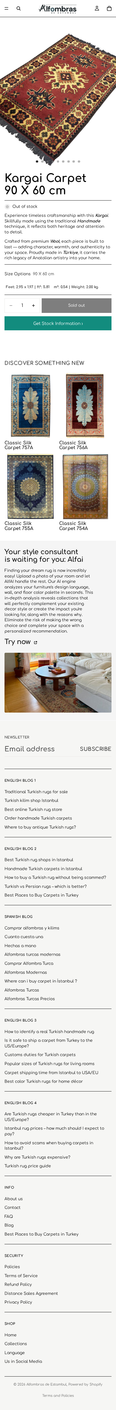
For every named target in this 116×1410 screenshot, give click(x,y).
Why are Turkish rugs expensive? (37, 1157)
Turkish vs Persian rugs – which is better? (46, 886)
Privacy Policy (18, 1302)
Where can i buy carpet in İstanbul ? (41, 981)
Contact (13, 1208)
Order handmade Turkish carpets (38, 819)
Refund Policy (18, 1284)
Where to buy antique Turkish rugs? (40, 827)
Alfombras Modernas (26, 972)
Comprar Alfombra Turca (29, 963)
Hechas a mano (20, 946)
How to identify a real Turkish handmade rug (49, 1032)
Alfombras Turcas (22, 990)
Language (15, 1353)
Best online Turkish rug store (33, 810)
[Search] (18, 8)
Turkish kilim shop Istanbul (31, 801)
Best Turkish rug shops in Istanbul (39, 860)
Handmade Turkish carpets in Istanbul (43, 869)
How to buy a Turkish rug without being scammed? (55, 877)
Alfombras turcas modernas (33, 955)
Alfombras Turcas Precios (30, 999)
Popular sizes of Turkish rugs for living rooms (50, 1064)
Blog (9, 1225)
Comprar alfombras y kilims (32, 928)
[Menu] (6, 8)
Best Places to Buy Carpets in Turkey (42, 895)
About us (14, 1199)
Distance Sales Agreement (31, 1293)
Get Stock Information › (58, 323)
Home (11, 1335)
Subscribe (95, 749)
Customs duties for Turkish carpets (40, 1055)
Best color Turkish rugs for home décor (44, 1081)
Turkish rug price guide (28, 1166)
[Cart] (109, 8)
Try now (19, 642)
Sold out (76, 305)
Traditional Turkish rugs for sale (36, 792)
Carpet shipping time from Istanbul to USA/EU (51, 1073)
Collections (16, 1344)
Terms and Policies (58, 1396)
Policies (12, 1267)
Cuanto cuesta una (24, 937)
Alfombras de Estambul (46, 1384)
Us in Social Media (23, 1362)
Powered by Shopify (85, 1384)
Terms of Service (21, 1276)
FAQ (9, 1217)
